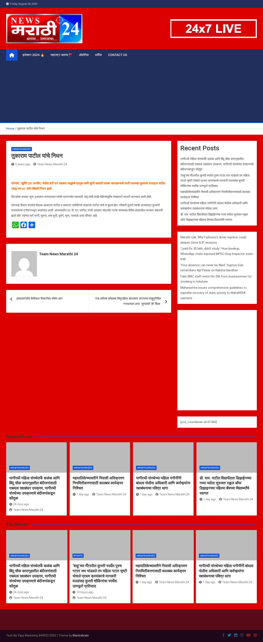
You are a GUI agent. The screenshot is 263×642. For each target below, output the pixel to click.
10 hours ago (84, 592)
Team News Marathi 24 (52, 164)
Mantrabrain (81, 635)
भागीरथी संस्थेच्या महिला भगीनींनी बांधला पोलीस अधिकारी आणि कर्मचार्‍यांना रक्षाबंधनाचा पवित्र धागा (163, 483)
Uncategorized (21, 149)
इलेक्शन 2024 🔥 (33, 55)
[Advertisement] (131, 91)
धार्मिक (98, 55)
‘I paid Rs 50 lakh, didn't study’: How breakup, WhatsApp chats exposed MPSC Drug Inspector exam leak (216, 254)
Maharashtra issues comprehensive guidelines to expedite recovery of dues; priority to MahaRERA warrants (213, 293)
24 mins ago (21, 504)
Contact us (117, 55)
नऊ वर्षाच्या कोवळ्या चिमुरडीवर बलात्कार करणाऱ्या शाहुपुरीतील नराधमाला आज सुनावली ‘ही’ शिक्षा (128, 301)
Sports (78, 555)
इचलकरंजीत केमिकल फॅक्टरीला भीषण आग (39, 298)
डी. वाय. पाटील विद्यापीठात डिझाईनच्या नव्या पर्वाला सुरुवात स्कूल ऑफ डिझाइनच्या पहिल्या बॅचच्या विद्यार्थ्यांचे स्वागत (225, 486)
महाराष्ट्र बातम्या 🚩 (62, 55)
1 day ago (83, 494)
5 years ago (22, 164)
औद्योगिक (84, 55)
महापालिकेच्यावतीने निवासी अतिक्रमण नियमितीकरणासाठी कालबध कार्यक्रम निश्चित (98, 483)
